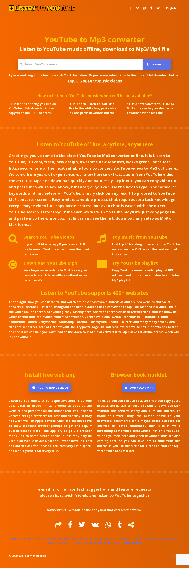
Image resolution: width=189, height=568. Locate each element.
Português (64, 538)
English (15, 538)
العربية (117, 543)
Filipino (76, 543)
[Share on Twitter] (137, 8)
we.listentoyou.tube (32, 555)
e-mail (44, 489)
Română (138, 538)
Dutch (88, 538)
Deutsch (26, 538)
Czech (173, 538)
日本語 (126, 543)
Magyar (149, 538)
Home (176, 556)
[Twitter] (82, 526)
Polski (98, 538)
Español (51, 538)
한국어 (107, 543)
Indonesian (63, 543)
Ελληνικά (162, 538)
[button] (171, 8)
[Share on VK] (158, 8)
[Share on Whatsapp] (144, 8)
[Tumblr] (120, 526)
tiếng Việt (96, 543)
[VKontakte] (95, 526)
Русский (109, 538)
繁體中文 (137, 543)
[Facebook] (70, 526)
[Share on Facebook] (131, 8)
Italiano (78, 538)
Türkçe (50, 543)
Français (39, 538)
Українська (123, 538)
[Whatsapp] (108, 526)
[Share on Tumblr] (151, 8)
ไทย (86, 543)
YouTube (15, 108)
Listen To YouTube (100, 104)
